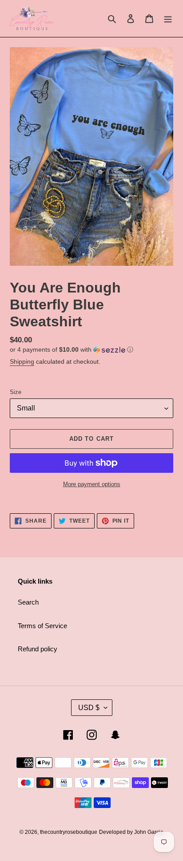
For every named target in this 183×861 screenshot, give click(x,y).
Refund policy (37, 649)
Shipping (22, 361)
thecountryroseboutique (68, 832)
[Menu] (168, 18)
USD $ (88, 707)
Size (15, 392)
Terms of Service (42, 626)
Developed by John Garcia (131, 832)
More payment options (91, 484)
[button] (71, 349)
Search (28, 602)
